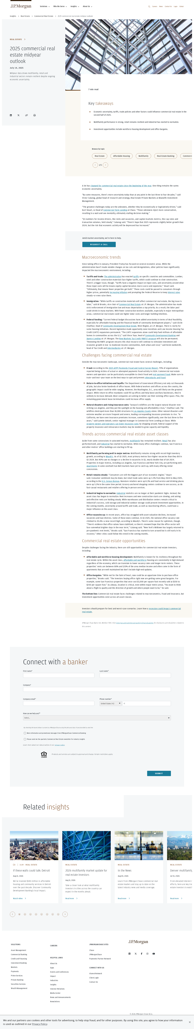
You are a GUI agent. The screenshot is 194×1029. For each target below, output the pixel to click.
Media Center (55, 993)
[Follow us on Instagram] (147, 954)
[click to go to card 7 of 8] (53, 914)
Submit (159, 773)
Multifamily (143, 156)
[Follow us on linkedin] (129, 954)
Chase (91, 950)
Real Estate (16, 39)
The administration (112, 276)
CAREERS (53, 946)
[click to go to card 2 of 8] (25, 914)
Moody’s (109, 456)
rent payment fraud (161, 374)
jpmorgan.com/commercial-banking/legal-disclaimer (134, 623)
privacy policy (60, 745)
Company (26, 685)
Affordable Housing (121, 156)
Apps (52, 968)
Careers (154, 6)
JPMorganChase (95, 954)
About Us (86, 6)
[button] (190, 1022)
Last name (104, 671)
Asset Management (18, 950)
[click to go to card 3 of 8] (30, 914)
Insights (74, 6)
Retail (165, 441)
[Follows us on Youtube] (154, 954)
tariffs (136, 276)
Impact (53, 976)
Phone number (105, 699)
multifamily (135, 441)
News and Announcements (60, 997)
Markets (14, 967)
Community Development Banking (160, 335)
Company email (29, 699)
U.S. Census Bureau (110, 481)
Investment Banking (19, 963)
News (161, 6)
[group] (39, 914)
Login (175, 6)
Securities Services (18, 984)
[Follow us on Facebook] (141, 954)
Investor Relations (57, 989)
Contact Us (168, 6)
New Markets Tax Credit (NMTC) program (137, 338)
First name (27, 671)
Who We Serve (59, 6)
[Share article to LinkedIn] (11, 115)
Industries (54, 980)
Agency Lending (94, 338)
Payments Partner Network (100, 959)
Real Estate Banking (165, 156)
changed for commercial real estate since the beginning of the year (121, 185)
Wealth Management (19, 988)
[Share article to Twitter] (19, 115)
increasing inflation (118, 292)
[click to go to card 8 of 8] (58, 914)
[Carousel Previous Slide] (12, 914)
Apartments (92, 466)
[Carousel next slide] (105, 165)
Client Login (94, 978)
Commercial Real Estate (130, 304)
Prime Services (17, 976)
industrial (105, 444)
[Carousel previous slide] (95, 165)
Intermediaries (114, 348)
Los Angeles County (142, 411)
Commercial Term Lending (115, 210)
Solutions (43, 6)
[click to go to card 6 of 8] (47, 914)
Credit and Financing (19, 959)
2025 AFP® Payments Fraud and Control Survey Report (133, 368)
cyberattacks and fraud (155, 377)
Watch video (18, 898)
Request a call (99, 244)
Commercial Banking (19, 954)
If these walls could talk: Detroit (31, 870)
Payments (15, 971)
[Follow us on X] (136, 954)
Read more (69, 898)
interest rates (174, 292)
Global (181, 6)
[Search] (149, 6)
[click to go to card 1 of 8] (19, 914)
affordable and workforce (135, 560)
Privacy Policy (39, 1024)
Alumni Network (95, 973)
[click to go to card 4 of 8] (36, 914)
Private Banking (17, 980)
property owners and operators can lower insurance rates (113, 424)
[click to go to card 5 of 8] (42, 914)
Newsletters (55, 1001)
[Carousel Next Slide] (65, 914)
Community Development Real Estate (120, 326)
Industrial (121, 493)
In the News (124, 870)
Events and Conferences (59, 972)
